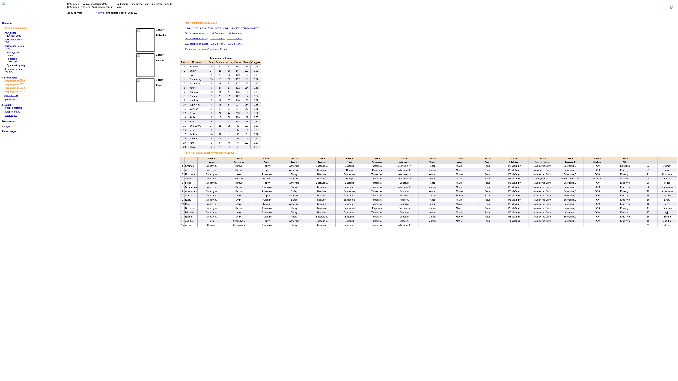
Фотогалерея (9, 77)
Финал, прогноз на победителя (201, 49)
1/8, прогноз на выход (196, 33)
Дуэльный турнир (16, 65)
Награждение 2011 (14, 84)
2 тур (195, 28)
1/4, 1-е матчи (217, 38)
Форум (6, 126)
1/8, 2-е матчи (234, 33)
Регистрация (9, 131)
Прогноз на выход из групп (245, 28)
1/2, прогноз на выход (196, 44)
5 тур (218, 28)
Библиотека (9, 121)
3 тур (203, 28)
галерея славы (12, 111)
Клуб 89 (6, 105)
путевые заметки (13, 108)
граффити (9, 99)
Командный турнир (13, 53)
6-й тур (100, 12)
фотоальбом (11, 95)
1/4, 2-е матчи (234, 38)
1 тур (188, 28)
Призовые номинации (12, 60)
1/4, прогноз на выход (196, 38)
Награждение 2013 (14, 91)
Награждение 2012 (14, 88)
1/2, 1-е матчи (217, 44)
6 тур (225, 28)
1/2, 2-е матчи (234, 44)
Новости (7, 23)
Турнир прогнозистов (14, 28)
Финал (223, 49)
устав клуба (10, 115)
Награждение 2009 (14, 80)
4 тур (210, 28)
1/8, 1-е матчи (217, 33)
